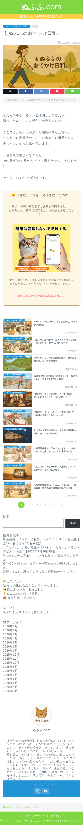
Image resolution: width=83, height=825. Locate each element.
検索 (6, 516)
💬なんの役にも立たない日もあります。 (31, 585)
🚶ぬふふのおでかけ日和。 (17, 26)
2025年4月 (10, 686)
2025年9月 (10, 666)
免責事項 (55, 816)
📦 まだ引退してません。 (21, 597)
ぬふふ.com (41, 6)
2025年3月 (10, 690)
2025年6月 (10, 678)
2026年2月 (10, 646)
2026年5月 (10, 634)
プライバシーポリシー (34, 816)
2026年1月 (10, 650)
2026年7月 (10, 626)
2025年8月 (10, 670)
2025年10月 (11, 662)
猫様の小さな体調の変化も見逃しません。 (41, 295)
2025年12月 (11, 654)
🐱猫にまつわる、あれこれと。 (25, 589)
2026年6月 (10, 630)
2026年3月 (10, 642)
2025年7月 (10, 674)
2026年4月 (10, 638)
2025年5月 (10, 682)
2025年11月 (11, 658)
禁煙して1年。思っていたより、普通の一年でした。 (39, 571)
